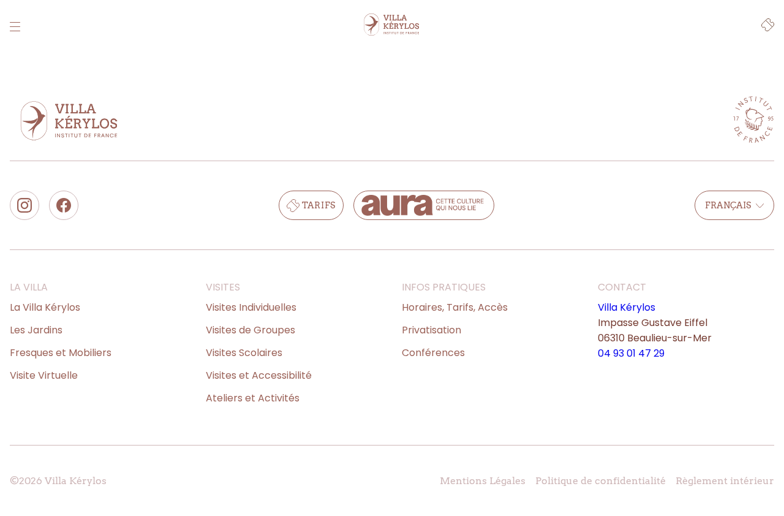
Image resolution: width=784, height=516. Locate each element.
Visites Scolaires (244, 353)
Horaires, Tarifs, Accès (455, 307)
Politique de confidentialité (600, 481)
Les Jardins (36, 330)
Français (728, 205)
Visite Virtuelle (44, 375)
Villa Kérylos (626, 307)
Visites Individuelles (251, 307)
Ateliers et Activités (253, 398)
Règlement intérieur (725, 481)
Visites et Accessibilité (259, 375)
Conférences (433, 353)
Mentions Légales (483, 481)
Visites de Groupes (250, 330)
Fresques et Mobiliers (60, 353)
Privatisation (431, 330)
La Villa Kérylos (45, 307)
